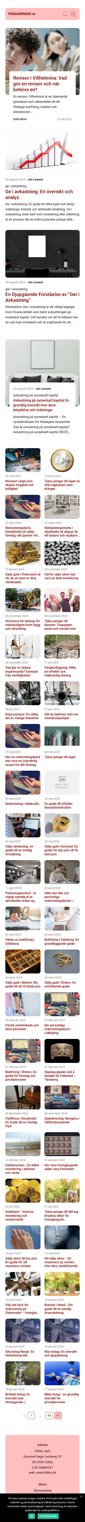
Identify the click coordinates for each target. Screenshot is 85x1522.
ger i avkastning (16, 289)
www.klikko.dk (46, 1472)
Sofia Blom (20, 119)
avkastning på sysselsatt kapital (35, 395)
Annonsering (42, 1490)
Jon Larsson (35, 179)
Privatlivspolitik (48, 1516)
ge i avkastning (15, 186)
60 (49, 1415)
